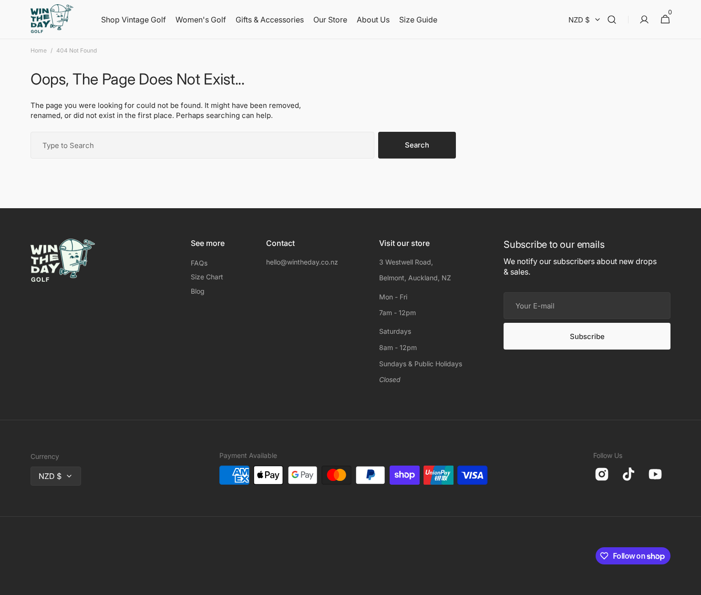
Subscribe (587, 336)
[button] (611, 19)
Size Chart (207, 277)
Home (39, 50)
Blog (198, 291)
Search (417, 144)
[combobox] (202, 145)
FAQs (199, 263)
